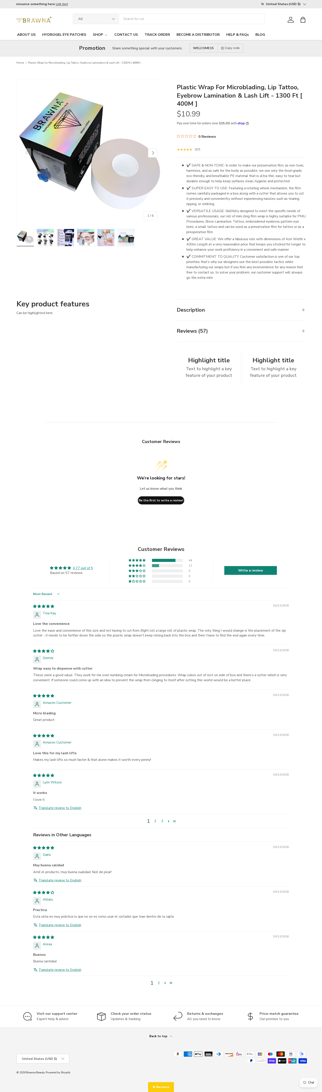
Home (20, 62)
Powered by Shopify (58, 1072)
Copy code (232, 48)
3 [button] (162, 821)
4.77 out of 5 (83, 568)
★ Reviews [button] (161, 1087)
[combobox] (169, 19)
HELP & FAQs (237, 34)
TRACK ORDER (157, 34)
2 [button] (155, 821)
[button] (303, 20)
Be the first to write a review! (161, 500)
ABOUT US (26, 34)
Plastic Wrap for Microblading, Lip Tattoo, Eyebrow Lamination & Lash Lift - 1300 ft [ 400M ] (84, 62)
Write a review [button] (250, 570)
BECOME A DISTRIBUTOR (198, 34)
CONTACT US (126, 34)
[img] (43, 606)
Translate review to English (60, 808)
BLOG (260, 34)
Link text (64, 4)
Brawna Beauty (35, 1072)
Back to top (158, 1036)
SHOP (98, 34)
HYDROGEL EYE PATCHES (64, 34)
